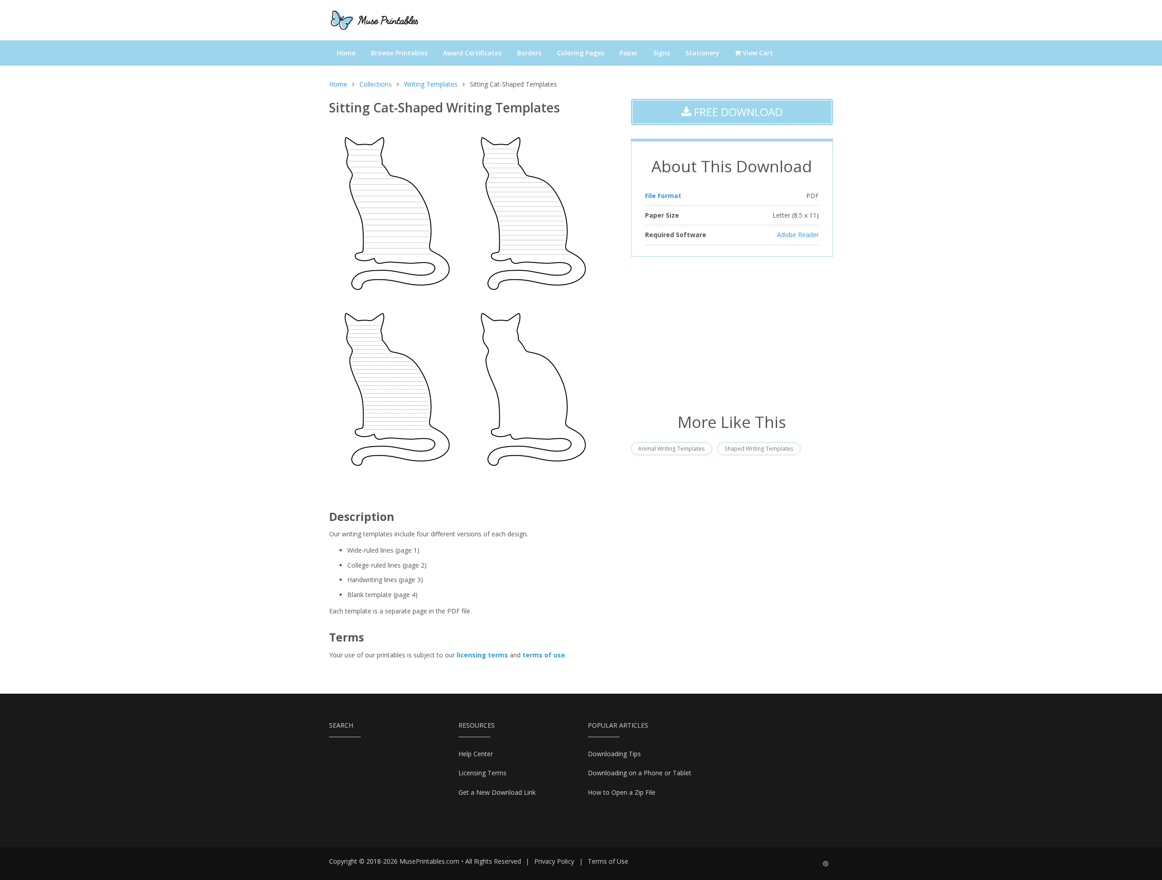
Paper (629, 53)
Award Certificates (472, 53)
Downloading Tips (614, 753)
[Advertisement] (732, 333)
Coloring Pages (580, 53)
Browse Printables (399, 53)
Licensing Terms (482, 772)
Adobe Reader (798, 234)
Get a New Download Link (497, 792)
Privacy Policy (554, 861)
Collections (375, 84)
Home (346, 53)
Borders (529, 53)
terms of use (543, 655)
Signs (661, 53)
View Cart (757, 53)
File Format (663, 195)
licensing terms (482, 655)
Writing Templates (431, 84)
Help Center (475, 753)
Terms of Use (608, 861)
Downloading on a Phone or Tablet (639, 772)
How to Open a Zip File (621, 792)
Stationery (702, 53)
